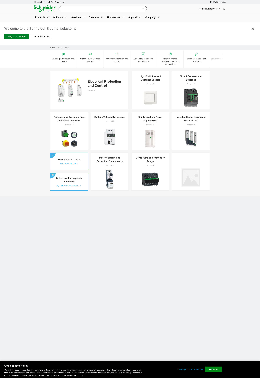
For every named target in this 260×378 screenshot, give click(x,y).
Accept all (213, 369)
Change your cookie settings (190, 369)
